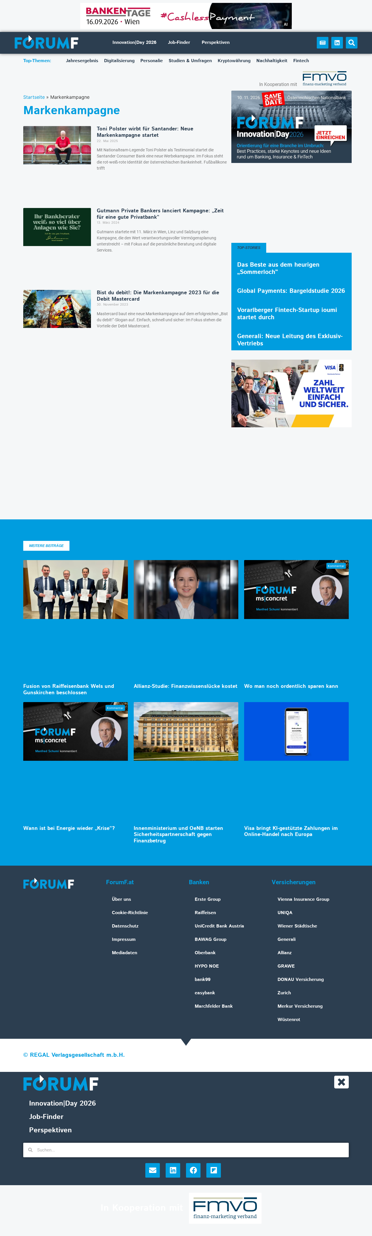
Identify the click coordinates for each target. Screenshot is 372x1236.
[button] (351, 43)
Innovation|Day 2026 (134, 42)
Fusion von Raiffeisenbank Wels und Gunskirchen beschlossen (68, 690)
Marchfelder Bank (214, 1006)
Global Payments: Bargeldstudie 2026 (291, 291)
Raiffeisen (205, 912)
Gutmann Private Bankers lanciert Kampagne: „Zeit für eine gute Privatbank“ (160, 214)
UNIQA (285, 912)
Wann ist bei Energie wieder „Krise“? (69, 828)
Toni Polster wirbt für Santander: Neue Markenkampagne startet (145, 132)
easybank (205, 993)
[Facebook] (193, 1170)
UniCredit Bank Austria (219, 926)
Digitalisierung (119, 61)
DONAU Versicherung (301, 979)
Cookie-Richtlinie (130, 912)
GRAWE (286, 966)
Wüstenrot (289, 1019)
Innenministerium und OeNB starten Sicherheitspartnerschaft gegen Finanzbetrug (178, 835)
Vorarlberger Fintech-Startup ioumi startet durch (287, 314)
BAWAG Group (210, 939)
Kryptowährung (234, 61)
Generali (287, 939)
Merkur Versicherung (300, 1006)
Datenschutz (125, 926)
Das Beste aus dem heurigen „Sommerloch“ (278, 269)
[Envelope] (152, 1170)
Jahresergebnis (82, 61)
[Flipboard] (213, 1170)
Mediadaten (124, 953)
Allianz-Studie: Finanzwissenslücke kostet (185, 686)
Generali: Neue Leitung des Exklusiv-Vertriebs (290, 340)
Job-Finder (179, 42)
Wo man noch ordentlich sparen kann (291, 686)
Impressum (124, 939)
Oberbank (205, 953)
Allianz (285, 953)
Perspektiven (216, 42)
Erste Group (208, 899)
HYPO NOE (207, 966)
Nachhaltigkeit (271, 61)
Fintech (301, 61)
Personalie (151, 61)
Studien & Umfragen (190, 61)
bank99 (202, 979)
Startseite (34, 97)
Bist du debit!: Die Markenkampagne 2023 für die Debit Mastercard (158, 296)
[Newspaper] (322, 43)
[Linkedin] (337, 43)
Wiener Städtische (297, 926)
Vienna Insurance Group (303, 899)
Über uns (121, 899)
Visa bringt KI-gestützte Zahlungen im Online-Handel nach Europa (291, 832)
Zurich (284, 993)
